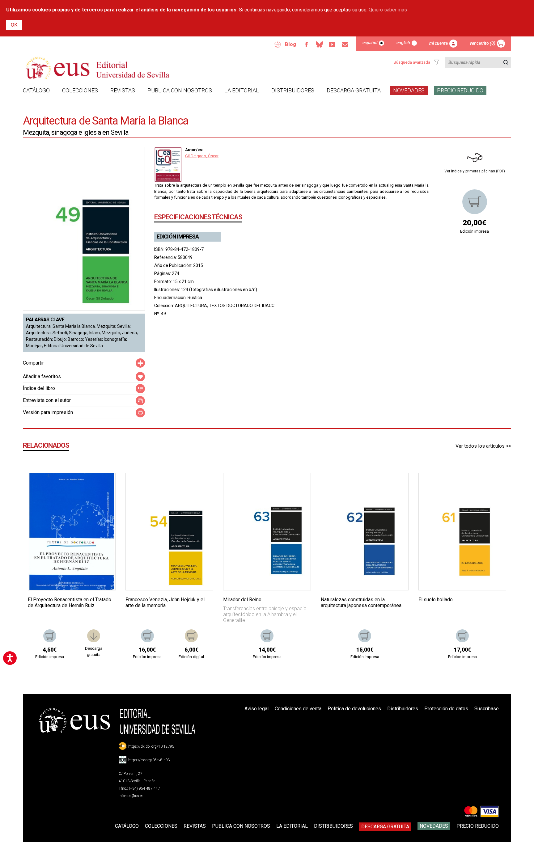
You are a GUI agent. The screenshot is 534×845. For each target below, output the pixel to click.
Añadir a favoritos (42, 376)
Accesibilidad (278, 44)
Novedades (409, 90)
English (403, 42)
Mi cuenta (438, 43)
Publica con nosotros (179, 90)
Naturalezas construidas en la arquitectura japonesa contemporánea (361, 602)
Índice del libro (39, 388)
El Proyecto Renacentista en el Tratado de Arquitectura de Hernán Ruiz (69, 602)
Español (369, 42)
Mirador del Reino (242, 599)
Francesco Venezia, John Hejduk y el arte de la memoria (165, 602)
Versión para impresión (48, 412)
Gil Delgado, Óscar (201, 156)
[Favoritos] (103, 485)
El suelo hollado (435, 599)
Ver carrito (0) (482, 43)
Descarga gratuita (354, 90)
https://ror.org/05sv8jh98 (149, 760)
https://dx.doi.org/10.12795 (151, 746)
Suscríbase (486, 709)
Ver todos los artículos (480, 446)
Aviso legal (256, 709)
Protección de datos (446, 709)
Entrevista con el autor (47, 400)
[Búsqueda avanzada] (436, 62)
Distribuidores (292, 90)
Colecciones (80, 90)
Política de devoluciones (354, 709)
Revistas (122, 90)
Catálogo (36, 90)
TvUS (332, 44)
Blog (290, 44)
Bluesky (319, 44)
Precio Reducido (460, 90)
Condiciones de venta (298, 709)
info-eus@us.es (131, 796)
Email (345, 44)
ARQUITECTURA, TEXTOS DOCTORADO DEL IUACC (224, 305)
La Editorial (241, 90)
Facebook (306, 44)
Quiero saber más (388, 10)
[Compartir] (140, 363)
